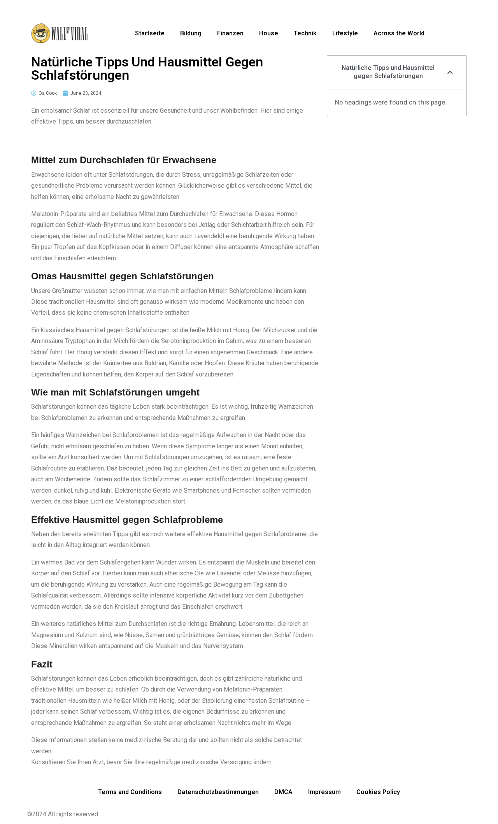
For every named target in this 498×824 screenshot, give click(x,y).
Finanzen (230, 33)
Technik (305, 33)
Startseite (150, 33)
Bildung (191, 33)
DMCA (283, 792)
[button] (450, 72)
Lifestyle (345, 33)
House (268, 33)
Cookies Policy (378, 792)
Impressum (324, 792)
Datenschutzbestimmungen (218, 792)
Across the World (399, 33)
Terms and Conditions (130, 792)
